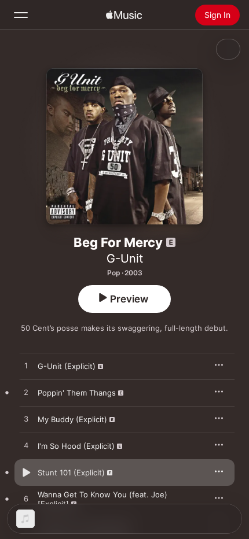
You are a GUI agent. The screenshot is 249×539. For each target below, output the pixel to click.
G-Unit (125, 258)
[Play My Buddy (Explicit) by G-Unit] (26, 419)
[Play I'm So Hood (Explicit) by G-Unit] (26, 446)
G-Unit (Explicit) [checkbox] (67, 366)
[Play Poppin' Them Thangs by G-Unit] (26, 392)
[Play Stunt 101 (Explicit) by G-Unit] (26, 472)
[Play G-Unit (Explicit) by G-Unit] (26, 366)
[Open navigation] (21, 15)
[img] (124, 15)
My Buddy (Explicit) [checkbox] (72, 419)
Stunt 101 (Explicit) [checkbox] (71, 472)
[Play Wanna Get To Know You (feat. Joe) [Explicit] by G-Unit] (26, 499)
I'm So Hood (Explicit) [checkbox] (76, 446)
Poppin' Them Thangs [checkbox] (77, 392)
